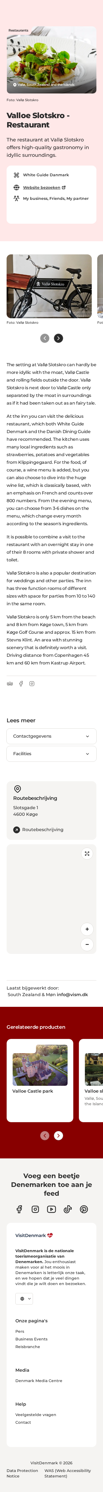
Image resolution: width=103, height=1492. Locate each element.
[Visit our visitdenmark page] (51, 1209)
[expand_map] (87, 854)
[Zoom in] (87, 929)
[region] (51, 899)
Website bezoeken (41, 187)
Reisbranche (27, 1346)
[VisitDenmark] (34, 1235)
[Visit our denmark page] (19, 1209)
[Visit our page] (35, 1209)
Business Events (31, 1339)
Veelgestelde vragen (35, 1414)
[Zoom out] (87, 944)
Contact (23, 1422)
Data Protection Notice (22, 1473)
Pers (19, 1331)
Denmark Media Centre (38, 1380)
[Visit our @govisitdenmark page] (68, 1209)
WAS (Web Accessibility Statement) (67, 1473)
